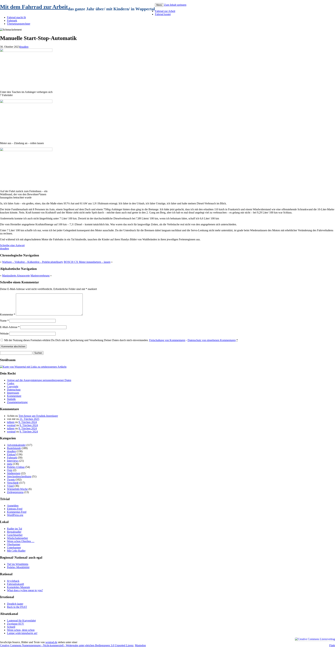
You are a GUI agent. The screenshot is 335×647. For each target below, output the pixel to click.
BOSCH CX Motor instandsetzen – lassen (87, 261)
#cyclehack (13, 580)
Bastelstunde (14, 448)
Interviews (12, 460)
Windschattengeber (17, 538)
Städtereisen (13, 473)
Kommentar (7, 314)
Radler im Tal (14, 528)
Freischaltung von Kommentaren (167, 340)
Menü (159, 5)
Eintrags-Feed (14, 508)
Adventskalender (16, 445)
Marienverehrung (40, 275)
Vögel (10, 485)
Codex (10, 383)
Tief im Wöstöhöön (17, 564)
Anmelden (12, 505)
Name (4, 320)
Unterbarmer (14, 547)
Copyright (12, 386)
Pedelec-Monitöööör (18, 567)
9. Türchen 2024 (27, 422)
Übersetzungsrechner (18, 23)
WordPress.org (15, 515)
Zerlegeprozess (15, 492)
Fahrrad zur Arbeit (165, 11)
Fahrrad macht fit (16, 17)
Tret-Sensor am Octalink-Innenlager (38, 415)
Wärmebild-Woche (17, 489)
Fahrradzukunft (15, 584)
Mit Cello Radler (16, 550)
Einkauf (11, 454)
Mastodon (140, 645)
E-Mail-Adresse (10, 327)
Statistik (11, 399)
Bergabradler (14, 531)
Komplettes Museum (18, 587)
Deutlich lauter (15, 603)
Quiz (9, 470)
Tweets (11, 479)
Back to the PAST (17, 606)
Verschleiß (12, 482)
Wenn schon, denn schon (21, 629)
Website (4, 333)
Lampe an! (22, 633)
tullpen (10, 422)
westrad (11, 425)
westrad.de (51, 642)
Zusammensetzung (17, 402)
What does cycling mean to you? (25, 590)
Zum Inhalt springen (175, 4)
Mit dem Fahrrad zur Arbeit (34, 7)
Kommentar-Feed (16, 511)
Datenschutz (14, 389)
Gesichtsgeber (15, 534)
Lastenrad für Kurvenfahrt (21, 620)
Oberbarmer (13, 544)
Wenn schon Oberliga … (20, 541)
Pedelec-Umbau (16, 467)
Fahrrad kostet (163, 14)
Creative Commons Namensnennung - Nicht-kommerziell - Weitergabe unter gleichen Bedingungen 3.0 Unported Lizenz (66, 645)
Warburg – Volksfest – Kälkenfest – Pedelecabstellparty (32, 261)
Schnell (11, 626)
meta (9, 463)
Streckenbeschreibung (19, 476)
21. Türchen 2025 (29, 418)
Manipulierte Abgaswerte (16, 275)
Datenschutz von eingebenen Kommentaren (212, 340)
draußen (24, 46)
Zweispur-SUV (15, 623)
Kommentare (14, 395)
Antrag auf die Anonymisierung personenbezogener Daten (39, 380)
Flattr (332, 645)
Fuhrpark (12, 20)
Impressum (13, 392)
